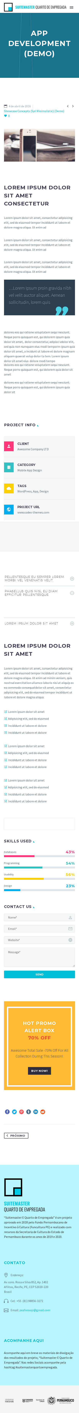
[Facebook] (7, 1112)
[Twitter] (14, 1112)
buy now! (39, 1071)
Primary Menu (71, 7)
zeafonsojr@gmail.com (34, 1310)
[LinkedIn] (35, 1112)
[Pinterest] (21, 1112)
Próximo (17, 1135)
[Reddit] (42, 1112)
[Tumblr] (28, 1112)
